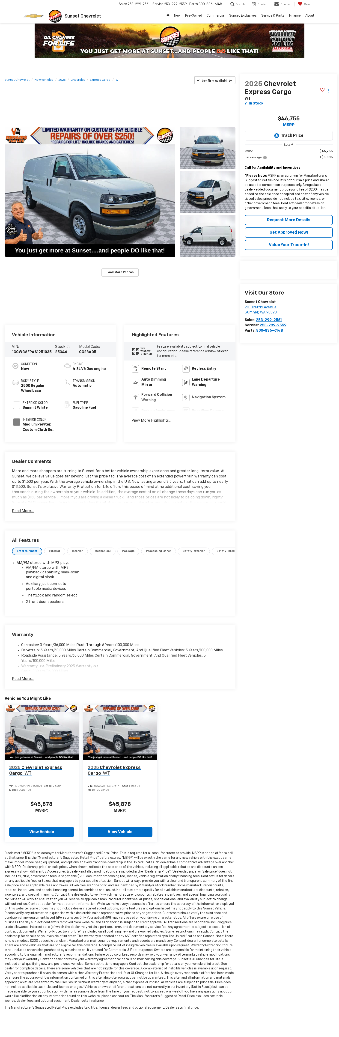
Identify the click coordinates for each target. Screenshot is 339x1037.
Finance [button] (295, 15)
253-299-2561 (269, 320)
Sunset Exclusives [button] (243, 15)
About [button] (310, 15)
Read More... (23, 511)
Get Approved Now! (289, 232)
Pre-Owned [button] (193, 15)
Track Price (292, 136)
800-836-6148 (269, 331)
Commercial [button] (216, 15)
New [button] (177, 15)
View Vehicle (41, 832)
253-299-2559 (273, 325)
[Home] (168, 15)
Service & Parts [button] (273, 15)
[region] (289, 181)
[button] (90, 191)
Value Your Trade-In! (289, 245)
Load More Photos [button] (120, 272)
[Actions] (329, 91)
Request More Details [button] (288, 220)
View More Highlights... (152, 421)
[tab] (27, 551)
